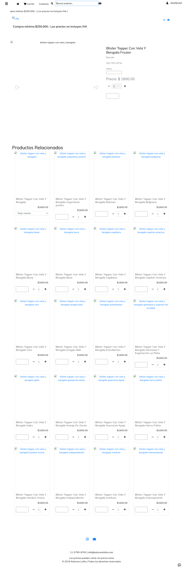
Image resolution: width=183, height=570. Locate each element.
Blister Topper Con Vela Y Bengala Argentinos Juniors (71, 202)
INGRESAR (176, 3)
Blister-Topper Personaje (114, 72)
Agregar (112, 96)
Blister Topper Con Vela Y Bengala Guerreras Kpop (110, 424)
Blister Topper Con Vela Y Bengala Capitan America (150, 276)
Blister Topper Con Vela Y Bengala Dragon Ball (71, 348)
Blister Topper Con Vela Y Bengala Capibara (110, 276)
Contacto (44, 3)
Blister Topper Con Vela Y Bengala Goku (31, 424)
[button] (17, 87)
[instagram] (164, 19)
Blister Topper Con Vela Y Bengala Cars (31, 348)
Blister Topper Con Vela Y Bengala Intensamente (150, 496)
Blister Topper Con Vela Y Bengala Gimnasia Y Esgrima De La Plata (150, 350)
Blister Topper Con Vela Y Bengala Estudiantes (110, 348)
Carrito (30, 3)
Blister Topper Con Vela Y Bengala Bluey (31, 276)
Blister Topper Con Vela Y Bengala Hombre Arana (31, 496)
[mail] (169, 19)
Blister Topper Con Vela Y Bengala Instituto (110, 496)
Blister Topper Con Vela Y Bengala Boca (71, 276)
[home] (17, 4)
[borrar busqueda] (99, 3)
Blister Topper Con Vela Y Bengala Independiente (71, 496)
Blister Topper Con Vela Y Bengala (31, 200)
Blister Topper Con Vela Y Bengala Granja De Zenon (71, 424)
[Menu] (6, 4)
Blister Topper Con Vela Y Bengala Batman (110, 200)
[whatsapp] (179, 565)
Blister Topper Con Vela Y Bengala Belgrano (150, 200)
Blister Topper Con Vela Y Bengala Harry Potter (150, 424)
